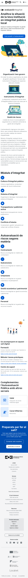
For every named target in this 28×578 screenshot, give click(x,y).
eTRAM (14, 480)
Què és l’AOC (14, 465)
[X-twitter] (7, 542)
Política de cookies (6, 575)
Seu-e (14, 523)
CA (25, 2)
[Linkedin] (10, 542)
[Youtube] (14, 542)
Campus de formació (14, 512)
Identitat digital (14, 525)
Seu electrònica (14, 469)
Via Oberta (14, 488)
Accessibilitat (21, 575)
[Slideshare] (18, 542)
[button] (2, 2)
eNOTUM (14, 478)
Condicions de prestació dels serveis (14, 499)
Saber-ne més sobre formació (9, 354)
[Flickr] (21, 542)
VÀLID (14, 484)
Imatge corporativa (14, 514)
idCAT (14, 482)
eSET (14, 486)
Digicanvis (14, 521)
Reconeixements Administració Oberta (14, 503)
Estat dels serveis (14, 497)
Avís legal (14, 575)
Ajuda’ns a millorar (14, 527)
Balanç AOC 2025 (14, 501)
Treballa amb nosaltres (14, 467)
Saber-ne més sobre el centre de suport (11, 375)
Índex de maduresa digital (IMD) (14, 510)
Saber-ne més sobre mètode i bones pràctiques (13, 363)
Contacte (14, 471)
